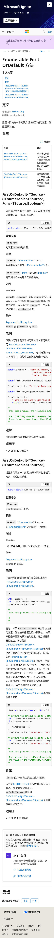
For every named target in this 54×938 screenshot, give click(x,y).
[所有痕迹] (4, 51)
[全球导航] (3, 31)
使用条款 (36, 929)
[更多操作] (49, 51)
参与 (40, 925)
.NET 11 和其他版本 (18, 450)
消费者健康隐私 (19, 929)
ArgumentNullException (19, 322)
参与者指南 (32, 845)
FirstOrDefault (21, 784)
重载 (7, 82)
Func (24, 272)
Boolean (42, 272)
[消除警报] (49, 4)
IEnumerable (25, 260)
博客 (30, 925)
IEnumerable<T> (36, 265)
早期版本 (20, 925)
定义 (7, 78)
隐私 (4, 929)
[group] (29, 228)
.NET (12, 51)
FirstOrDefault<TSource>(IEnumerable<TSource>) (16, 96)
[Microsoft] (27, 31)
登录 (50, 31)
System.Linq (18, 111)
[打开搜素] (44, 31)
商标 (4, 934)
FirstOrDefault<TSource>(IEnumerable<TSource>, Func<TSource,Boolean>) (16, 88)
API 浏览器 (23, 51)
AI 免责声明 (7, 925)
